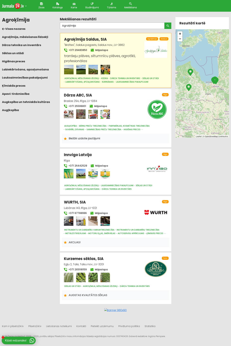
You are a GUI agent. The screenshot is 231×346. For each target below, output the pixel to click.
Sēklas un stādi (13, 53)
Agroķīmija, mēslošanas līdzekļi (25, 37)
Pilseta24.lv (34, 326)
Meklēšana (130, 7)
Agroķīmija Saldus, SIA (85, 39)
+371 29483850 (77, 50)
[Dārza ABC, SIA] (68, 114)
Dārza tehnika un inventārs (21, 45)
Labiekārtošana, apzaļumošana (25, 69)
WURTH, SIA (75, 202)
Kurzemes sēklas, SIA (83, 258)
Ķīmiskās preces (13, 86)
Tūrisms (111, 7)
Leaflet (198, 136)
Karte (74, 7)
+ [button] (180, 34)
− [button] (180, 39)
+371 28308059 (77, 269)
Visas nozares (15, 29)
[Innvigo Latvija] (68, 173)
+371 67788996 (77, 213)
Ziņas (41, 7)
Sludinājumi (92, 7)
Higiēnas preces (13, 61)
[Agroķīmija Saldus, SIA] (69, 69)
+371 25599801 (76, 106)
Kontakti (81, 326)
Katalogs (58, 7)
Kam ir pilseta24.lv (13, 326)
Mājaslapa (101, 50)
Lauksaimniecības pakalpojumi (25, 78)
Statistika (150, 326)
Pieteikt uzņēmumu (102, 326)
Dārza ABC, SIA (78, 95)
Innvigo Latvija (78, 154)
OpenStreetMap (211, 136)
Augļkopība (10, 110)
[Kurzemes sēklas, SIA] (68, 277)
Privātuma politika (129, 326)
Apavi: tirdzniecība (15, 94)
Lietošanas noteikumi (59, 326)
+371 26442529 (77, 165)
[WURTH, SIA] (68, 221)
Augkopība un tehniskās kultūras (26, 102)
